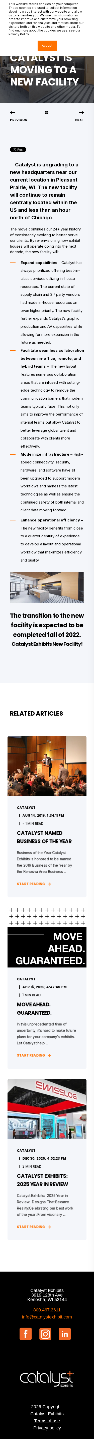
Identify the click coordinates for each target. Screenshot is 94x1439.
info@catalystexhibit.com (47, 1316)
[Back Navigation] (46, 113)
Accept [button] (47, 45)
